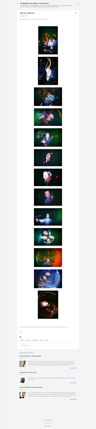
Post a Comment (25, 345)
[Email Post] (20, 337)
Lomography (35, 340)
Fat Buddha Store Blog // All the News (34, 3)
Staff (46, 340)
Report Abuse (48, 426)
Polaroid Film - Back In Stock (28, 372)
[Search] (78, 4)
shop (35, 19)
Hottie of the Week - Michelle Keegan (30, 356)
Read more (73, 368)
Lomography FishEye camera (60, 327)
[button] (75, 13)
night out (41, 340)
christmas (22, 340)
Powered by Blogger (48, 420)
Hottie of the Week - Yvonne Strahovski (31, 387)
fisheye (28, 340)
